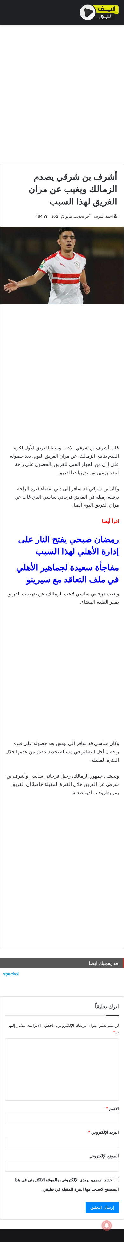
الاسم (112, 1108)
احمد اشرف (103, 216)
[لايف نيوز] (99, 12)
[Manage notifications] (107, 1225)
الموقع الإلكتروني (104, 1155)
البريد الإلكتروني (103, 1132)
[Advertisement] (62, 92)
